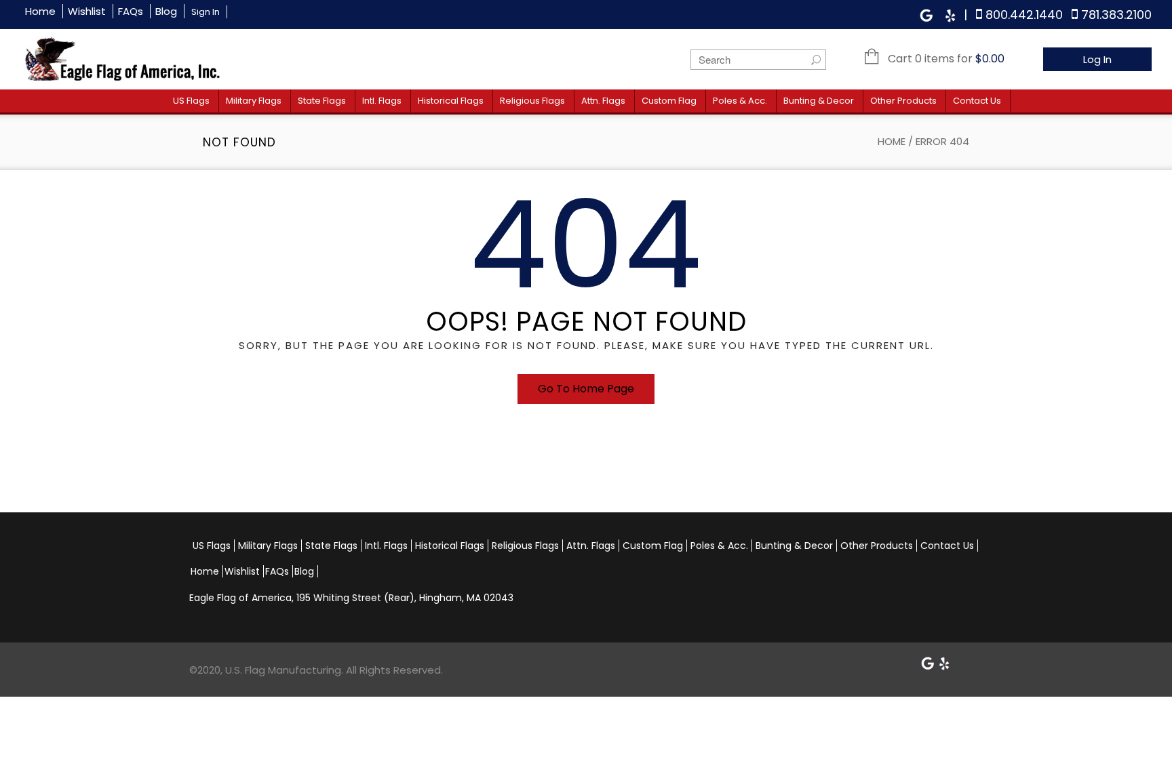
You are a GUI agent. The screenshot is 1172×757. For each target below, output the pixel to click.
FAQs (130, 11)
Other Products (903, 100)
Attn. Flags (603, 100)
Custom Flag (669, 100)
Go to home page (586, 388)
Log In (1097, 59)
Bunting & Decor (818, 100)
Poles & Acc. (740, 100)
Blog (166, 11)
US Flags (191, 100)
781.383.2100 (1116, 14)
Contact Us (977, 100)
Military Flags (253, 100)
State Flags (322, 100)
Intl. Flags (382, 100)
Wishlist (87, 11)
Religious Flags (532, 100)
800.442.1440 (1024, 14)
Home (40, 11)
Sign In (205, 11)
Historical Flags (451, 100)
